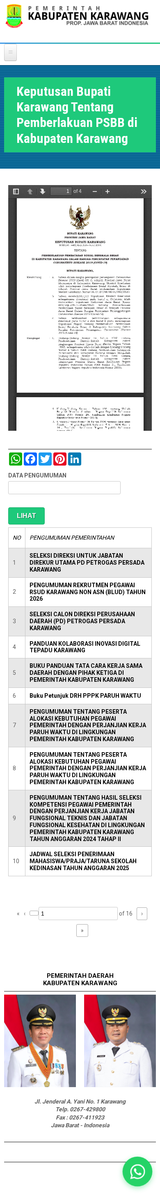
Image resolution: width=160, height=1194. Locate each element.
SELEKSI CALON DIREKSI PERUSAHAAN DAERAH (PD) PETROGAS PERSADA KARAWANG (82, 621)
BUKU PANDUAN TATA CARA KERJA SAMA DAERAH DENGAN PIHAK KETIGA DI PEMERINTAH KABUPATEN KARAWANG (86, 673)
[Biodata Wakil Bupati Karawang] (120, 1085)
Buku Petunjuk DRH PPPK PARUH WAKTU (85, 695)
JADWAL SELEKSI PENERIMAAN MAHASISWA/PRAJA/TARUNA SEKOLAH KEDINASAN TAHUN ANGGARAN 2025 (83, 861)
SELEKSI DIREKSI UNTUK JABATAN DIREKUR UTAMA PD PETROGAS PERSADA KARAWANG (87, 562)
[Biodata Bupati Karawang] (40, 1085)
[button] (137, 1171)
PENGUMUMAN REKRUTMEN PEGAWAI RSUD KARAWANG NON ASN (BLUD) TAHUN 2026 (88, 592)
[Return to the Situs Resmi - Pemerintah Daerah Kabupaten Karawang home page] (77, 21)
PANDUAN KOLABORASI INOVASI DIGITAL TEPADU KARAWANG (85, 647)
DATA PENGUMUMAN (37, 475)
